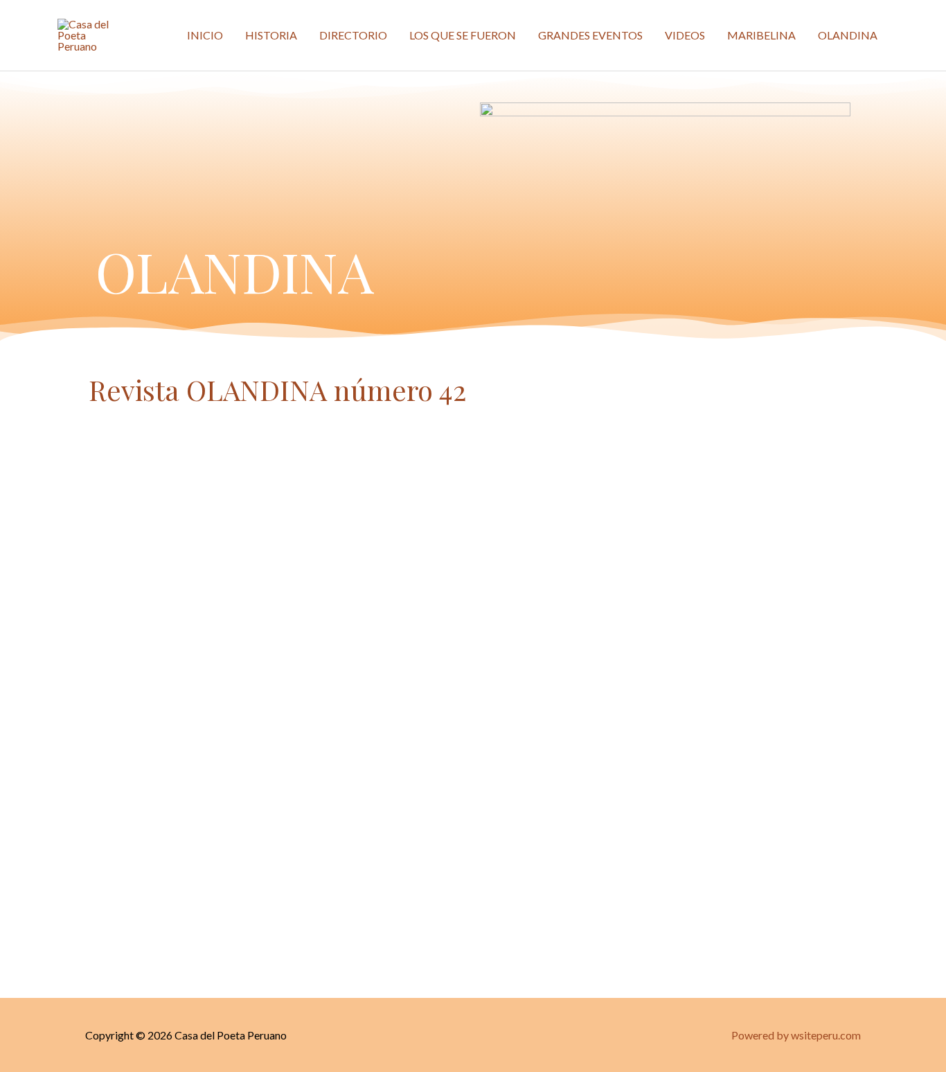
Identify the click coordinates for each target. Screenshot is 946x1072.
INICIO (205, 35)
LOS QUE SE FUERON (462, 35)
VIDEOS (685, 35)
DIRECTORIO (353, 35)
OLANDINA (847, 35)
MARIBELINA (761, 35)
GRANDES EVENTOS (590, 35)
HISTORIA (271, 35)
